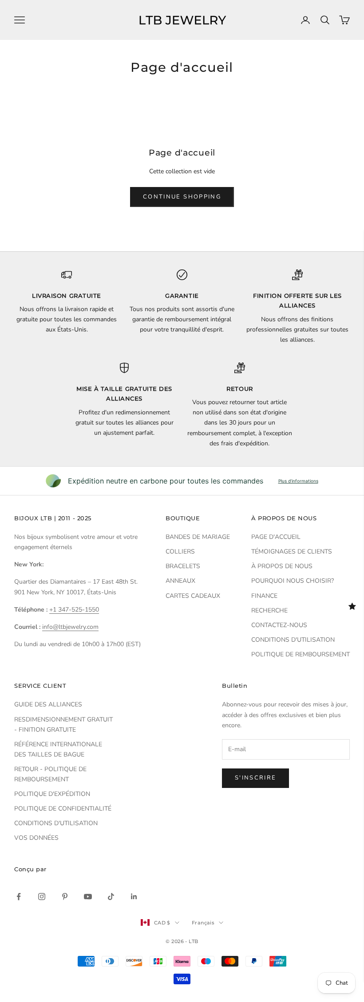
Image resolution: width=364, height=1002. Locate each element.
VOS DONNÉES (36, 838)
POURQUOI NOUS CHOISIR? (292, 581)
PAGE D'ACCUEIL (276, 537)
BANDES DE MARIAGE (198, 537)
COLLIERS (180, 551)
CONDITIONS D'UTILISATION (293, 640)
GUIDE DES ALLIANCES (48, 704)
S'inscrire (255, 778)
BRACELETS (183, 566)
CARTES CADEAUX (193, 596)
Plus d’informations (298, 480)
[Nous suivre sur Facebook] (18, 896)
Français (203, 923)
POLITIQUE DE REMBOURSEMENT (300, 654)
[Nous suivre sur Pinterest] (64, 896)
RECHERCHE (269, 610)
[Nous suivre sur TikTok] (111, 896)
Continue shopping (182, 197)
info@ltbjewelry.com (70, 627)
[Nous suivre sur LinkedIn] (134, 896)
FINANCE (264, 596)
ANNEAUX (180, 581)
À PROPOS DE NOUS (282, 566)
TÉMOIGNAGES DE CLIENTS (291, 551)
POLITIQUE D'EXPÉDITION (52, 794)
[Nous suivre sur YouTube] (87, 896)
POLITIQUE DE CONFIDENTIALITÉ (62, 808)
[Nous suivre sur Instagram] (41, 896)
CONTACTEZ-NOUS (279, 625)
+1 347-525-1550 (74, 609)
